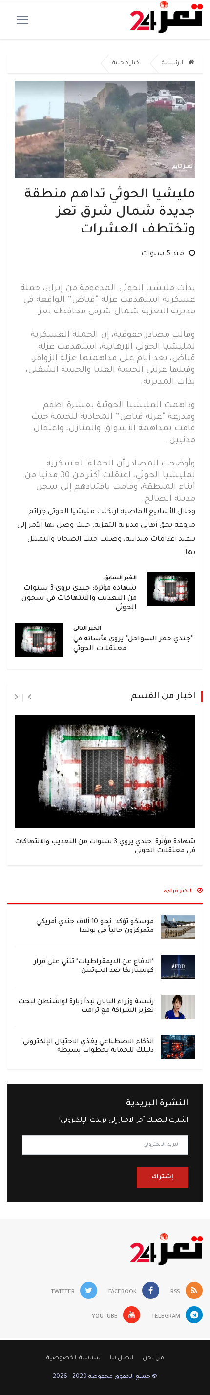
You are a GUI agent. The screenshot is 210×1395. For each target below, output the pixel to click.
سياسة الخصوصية (73, 1358)
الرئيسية (173, 63)
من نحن (153, 1358)
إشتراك (162, 1177)
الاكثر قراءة (179, 892)
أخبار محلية (126, 63)
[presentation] (29, 697)
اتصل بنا (121, 1358)
